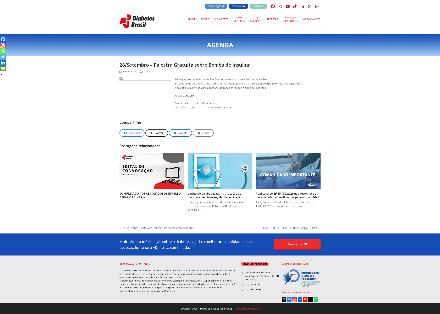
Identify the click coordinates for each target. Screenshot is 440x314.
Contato (258, 6)
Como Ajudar (216, 6)
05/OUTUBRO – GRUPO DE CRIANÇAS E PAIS (290, 228)
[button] (132, 133)
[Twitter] (3, 57)
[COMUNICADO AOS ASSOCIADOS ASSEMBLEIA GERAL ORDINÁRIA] (151, 170)
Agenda (148, 71)
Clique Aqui (208, 103)
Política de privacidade (247, 308)
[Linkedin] (3, 63)
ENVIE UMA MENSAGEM (255, 264)
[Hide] (1, 74)
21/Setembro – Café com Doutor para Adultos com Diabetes (156, 228)
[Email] (3, 68)
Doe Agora (239, 6)
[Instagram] (3, 45)
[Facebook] (3, 39)
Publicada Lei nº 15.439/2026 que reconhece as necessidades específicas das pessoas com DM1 (287, 195)
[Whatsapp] (3, 51)
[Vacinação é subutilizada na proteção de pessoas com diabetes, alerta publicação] (220, 170)
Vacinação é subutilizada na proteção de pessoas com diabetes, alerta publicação (214, 195)
